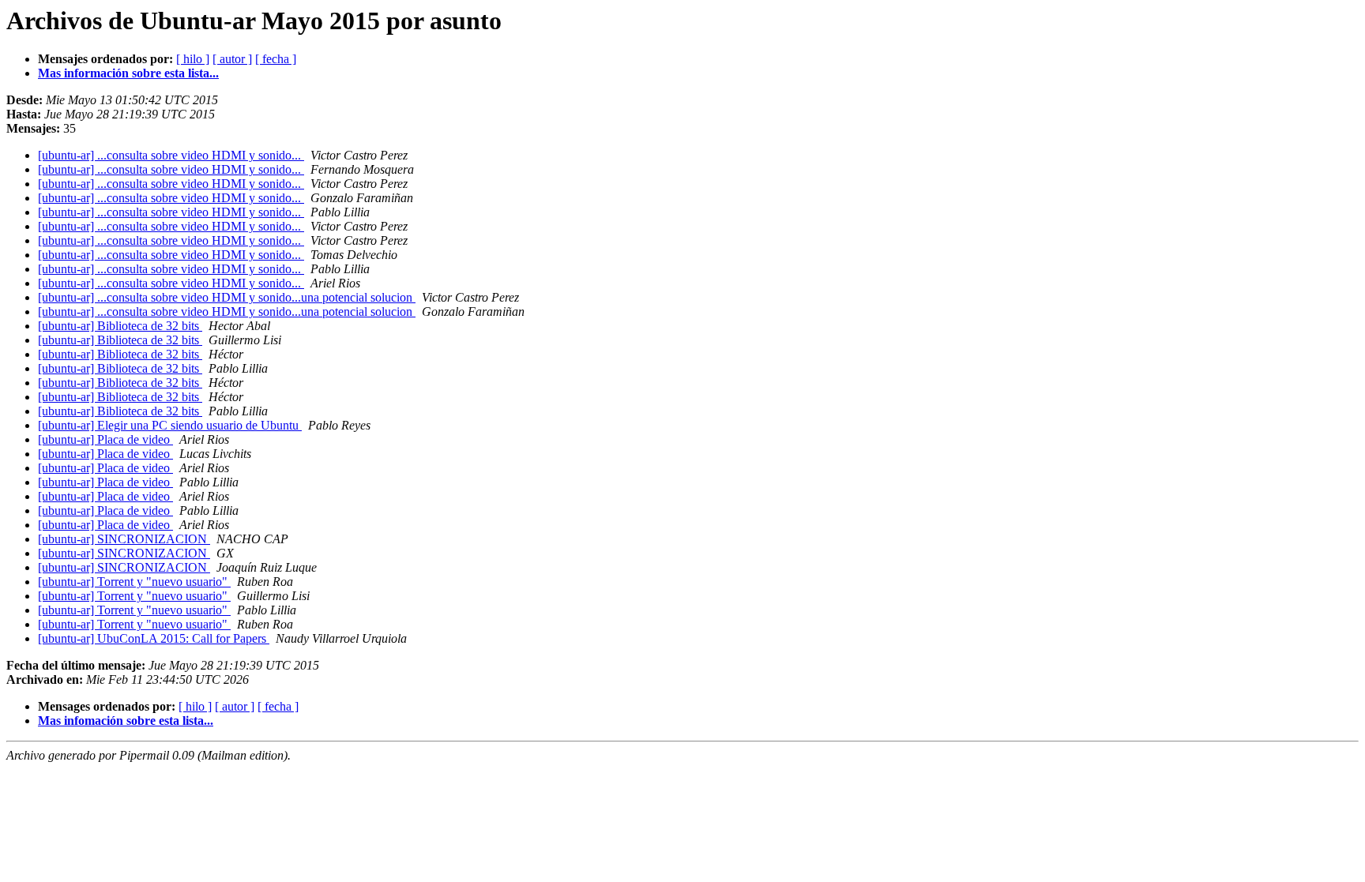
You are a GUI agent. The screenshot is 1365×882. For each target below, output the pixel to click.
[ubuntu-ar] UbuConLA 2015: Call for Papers (153, 638)
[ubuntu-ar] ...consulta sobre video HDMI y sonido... (171, 155)
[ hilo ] (192, 59)
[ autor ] (232, 59)
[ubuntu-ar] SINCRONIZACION (124, 539)
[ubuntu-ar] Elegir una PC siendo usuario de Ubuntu (170, 425)
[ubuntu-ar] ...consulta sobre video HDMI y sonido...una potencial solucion (227, 297)
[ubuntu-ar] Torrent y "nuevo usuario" (134, 581)
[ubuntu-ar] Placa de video (105, 439)
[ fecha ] (275, 59)
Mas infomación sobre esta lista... (125, 720)
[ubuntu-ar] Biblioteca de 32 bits (120, 325)
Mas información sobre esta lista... (128, 73)
